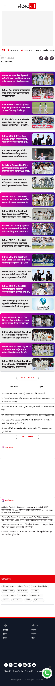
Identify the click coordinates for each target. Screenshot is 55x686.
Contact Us (29, 671)
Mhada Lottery (8, 586)
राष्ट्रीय (45, 50)
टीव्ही (33, 638)
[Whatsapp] (52, 58)
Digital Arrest (8, 591)
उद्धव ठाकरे (35, 591)
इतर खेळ (5, 600)
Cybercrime (38, 600)
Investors (38, 671)
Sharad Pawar (23, 586)
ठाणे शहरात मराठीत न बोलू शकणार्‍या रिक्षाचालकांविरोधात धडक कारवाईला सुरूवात (27, 415)
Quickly (14, 50)
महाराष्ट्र (38, 50)
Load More (27, 378)
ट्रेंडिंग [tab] (41, 387)
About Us (7, 671)
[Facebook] (41, 58)
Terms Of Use (18, 671)
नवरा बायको (22, 595)
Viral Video (17, 600)
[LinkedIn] (25, 665)
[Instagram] (20, 665)
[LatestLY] (27, 6)
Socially (28, 50)
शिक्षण (5, 638)
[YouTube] (15, 665)
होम (2, 58)
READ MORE (27, 436)
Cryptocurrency (36, 595)
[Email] (34, 665)
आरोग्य (28, 600)
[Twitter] (46, 58)
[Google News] (29, 665)
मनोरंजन (35, 626)
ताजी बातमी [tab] (13, 387)
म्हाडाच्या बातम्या (22, 591)
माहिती (5, 634)
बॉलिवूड (34, 630)
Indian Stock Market (40, 586)
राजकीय (5, 630)
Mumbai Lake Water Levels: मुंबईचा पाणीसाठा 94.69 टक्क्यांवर (23, 393)
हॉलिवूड (34, 634)
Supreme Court (8, 595)
